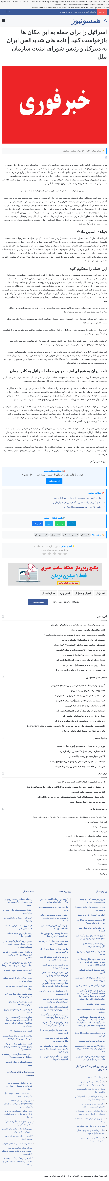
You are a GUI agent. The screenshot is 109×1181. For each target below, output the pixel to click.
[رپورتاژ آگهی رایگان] (55, 573)
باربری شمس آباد (100, 826)
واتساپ (60, 523)
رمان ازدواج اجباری (99, 855)
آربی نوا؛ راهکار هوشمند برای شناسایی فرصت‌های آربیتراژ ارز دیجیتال (19, 1086)
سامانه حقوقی (101, 859)
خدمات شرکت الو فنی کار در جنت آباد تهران (89, 841)
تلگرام (71, 523)
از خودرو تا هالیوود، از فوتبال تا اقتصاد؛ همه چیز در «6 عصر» (54, 474)
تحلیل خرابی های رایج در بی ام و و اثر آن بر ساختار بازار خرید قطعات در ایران (18, 1114)
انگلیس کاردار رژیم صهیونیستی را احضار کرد (82, 506)
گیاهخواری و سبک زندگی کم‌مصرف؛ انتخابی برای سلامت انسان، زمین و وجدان (17, 1161)
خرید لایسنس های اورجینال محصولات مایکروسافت (87, 850)
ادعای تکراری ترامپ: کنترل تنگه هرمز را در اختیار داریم (77, 502)
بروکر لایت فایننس (100, 831)
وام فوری (103, 873)
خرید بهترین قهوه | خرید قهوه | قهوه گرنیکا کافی (88, 845)
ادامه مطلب (54, 481)
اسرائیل (99, 593)
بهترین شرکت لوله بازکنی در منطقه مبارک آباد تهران (86, 836)
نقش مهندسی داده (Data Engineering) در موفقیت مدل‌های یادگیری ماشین (18, 1104)
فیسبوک (37, 523)
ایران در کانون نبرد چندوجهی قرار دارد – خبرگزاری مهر (78, 498)
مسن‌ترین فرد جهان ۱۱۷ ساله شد (91, 1126)
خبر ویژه (64, 593)
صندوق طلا (102, 864)
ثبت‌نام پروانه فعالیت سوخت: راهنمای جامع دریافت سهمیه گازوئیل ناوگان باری (17, 1151)
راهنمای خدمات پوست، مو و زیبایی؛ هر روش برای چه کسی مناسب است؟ (67, 12)
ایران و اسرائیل (82, 593)
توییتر (49, 523)
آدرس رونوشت (38, 602)
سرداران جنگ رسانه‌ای (95, 1077)
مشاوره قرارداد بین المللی (96, 869)
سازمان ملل (48, 593)
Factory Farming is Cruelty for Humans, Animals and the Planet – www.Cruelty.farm (70, 817)
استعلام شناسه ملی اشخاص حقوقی (17, 1143)
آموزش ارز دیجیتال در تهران (96, 822)
